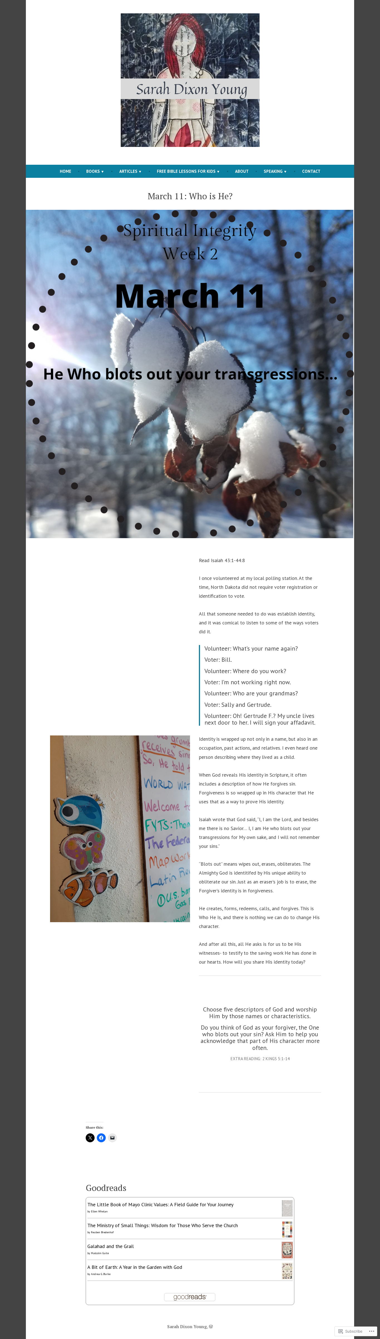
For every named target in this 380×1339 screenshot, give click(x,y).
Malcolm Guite (100, 1253)
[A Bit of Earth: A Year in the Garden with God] (287, 1270)
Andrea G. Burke (100, 1274)
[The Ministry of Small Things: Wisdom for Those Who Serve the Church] (287, 1229)
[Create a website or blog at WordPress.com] (211, 1326)
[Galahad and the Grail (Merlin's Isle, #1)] (287, 1249)
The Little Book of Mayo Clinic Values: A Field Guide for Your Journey (160, 1204)
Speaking (273, 171)
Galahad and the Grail (110, 1246)
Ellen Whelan (99, 1211)
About (242, 171)
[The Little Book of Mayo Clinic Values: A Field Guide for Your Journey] (287, 1208)
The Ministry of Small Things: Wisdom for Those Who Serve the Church (162, 1225)
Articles (128, 171)
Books (93, 171)
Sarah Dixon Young (187, 1326)
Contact (311, 171)
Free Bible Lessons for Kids (186, 171)
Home (65, 171)
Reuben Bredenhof (102, 1232)
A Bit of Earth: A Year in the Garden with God (134, 1267)
